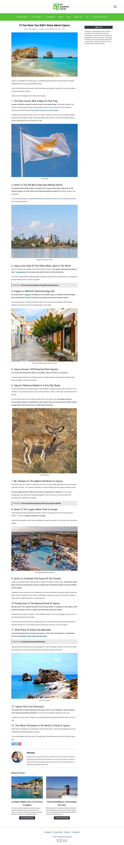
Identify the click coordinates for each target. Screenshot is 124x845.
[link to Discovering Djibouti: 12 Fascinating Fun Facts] (62, 787)
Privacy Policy (58, 832)
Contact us (76, 832)
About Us (67, 832)
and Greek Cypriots (46, 110)
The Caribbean (50, 17)
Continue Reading (27, 818)
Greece (19, 588)
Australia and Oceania (100, 17)
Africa (68, 17)
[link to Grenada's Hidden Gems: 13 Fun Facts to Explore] (27, 787)
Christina (33, 29)
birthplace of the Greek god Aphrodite (33, 636)
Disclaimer (48, 832)
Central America (22, 17)
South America (36, 17)
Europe (60, 17)
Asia (87, 17)
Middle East (78, 17)
